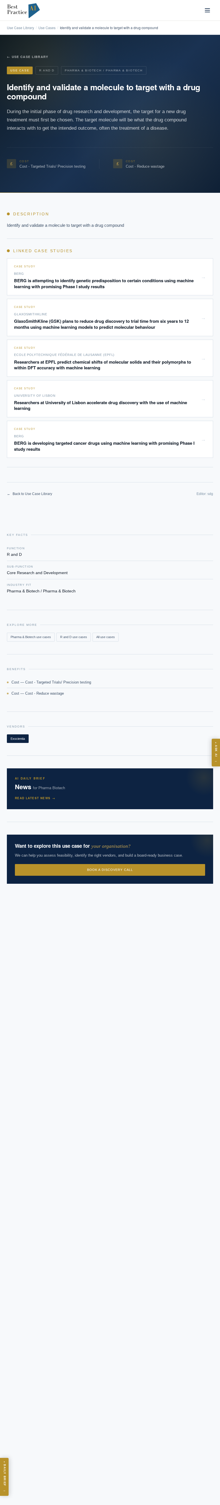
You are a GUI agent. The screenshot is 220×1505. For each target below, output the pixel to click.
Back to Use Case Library (29, 494)
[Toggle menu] (207, 10)
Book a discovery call (110, 869)
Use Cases (47, 27)
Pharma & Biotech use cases (31, 637)
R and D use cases (73, 637)
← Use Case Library (27, 57)
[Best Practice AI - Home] (24, 10)
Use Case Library (20, 27)
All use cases (105, 637)
